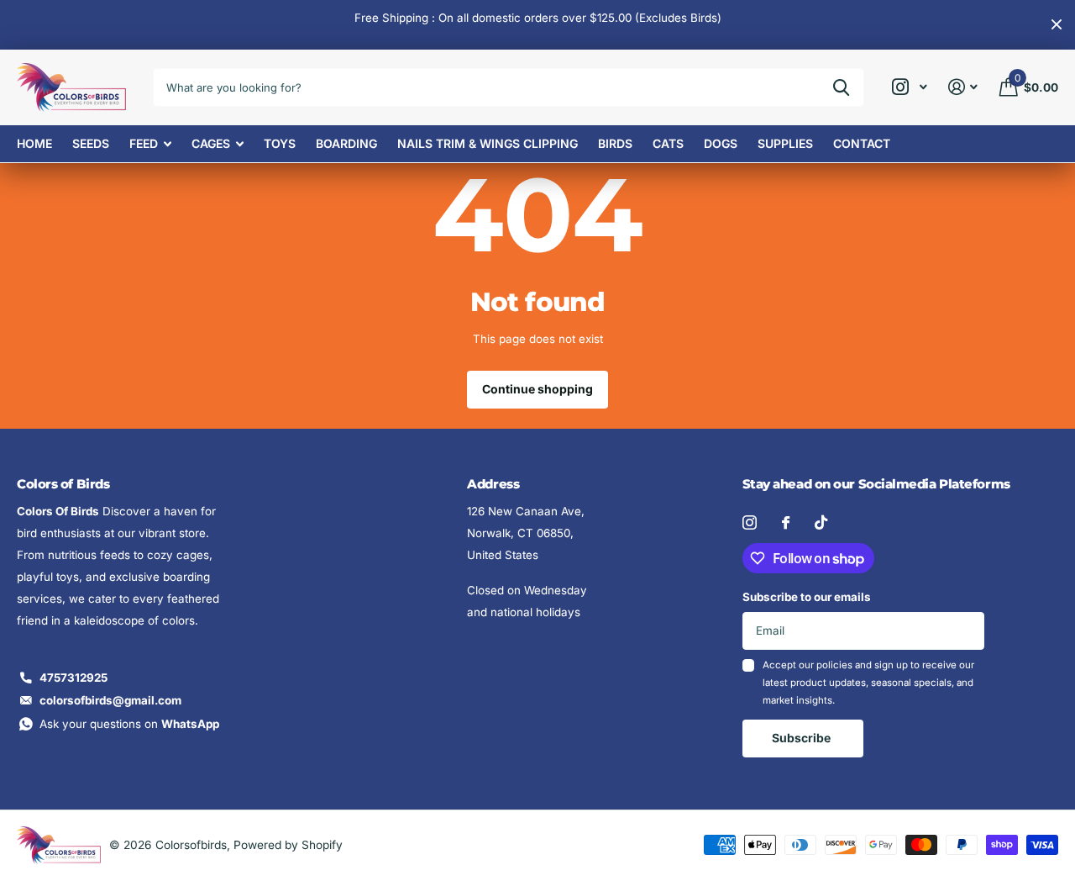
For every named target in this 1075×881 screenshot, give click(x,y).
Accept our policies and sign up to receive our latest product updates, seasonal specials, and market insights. (868, 683)
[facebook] (785, 522)
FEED (143, 143)
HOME (34, 143)
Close (1056, 25)
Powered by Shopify (288, 845)
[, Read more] (909, 87)
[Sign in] (963, 87)
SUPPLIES (785, 143)
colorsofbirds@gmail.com (110, 700)
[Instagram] (749, 522)
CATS (668, 143)
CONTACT (861, 143)
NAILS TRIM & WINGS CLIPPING (487, 143)
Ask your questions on (129, 724)
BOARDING (346, 143)
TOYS (280, 143)
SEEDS (90, 143)
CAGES (210, 143)
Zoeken (841, 87)
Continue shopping (537, 389)
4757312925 (73, 677)
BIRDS (615, 143)
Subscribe (802, 738)
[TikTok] (821, 522)
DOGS (720, 143)
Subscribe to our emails (806, 597)
